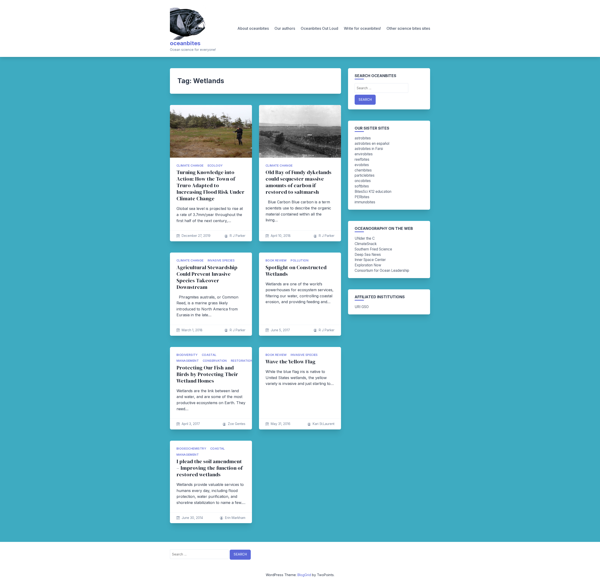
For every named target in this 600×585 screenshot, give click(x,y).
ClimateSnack (366, 244)
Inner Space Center (370, 259)
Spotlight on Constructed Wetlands (296, 271)
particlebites (365, 175)
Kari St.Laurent (323, 424)
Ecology (215, 165)
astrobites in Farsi (369, 148)
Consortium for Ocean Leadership (382, 270)
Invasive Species (221, 260)
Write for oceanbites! (362, 28)
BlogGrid (304, 575)
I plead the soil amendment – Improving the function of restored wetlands (209, 468)
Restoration (242, 360)
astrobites (363, 138)
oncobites (363, 181)
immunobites (365, 202)
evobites (362, 165)
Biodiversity (187, 355)
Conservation (215, 360)
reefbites (362, 159)
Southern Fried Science (373, 249)
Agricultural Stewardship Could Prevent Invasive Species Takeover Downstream (206, 277)
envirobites (364, 154)
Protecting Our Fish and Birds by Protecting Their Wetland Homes (207, 374)
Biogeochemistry (191, 448)
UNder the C (365, 238)
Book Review (276, 260)
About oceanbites (253, 28)
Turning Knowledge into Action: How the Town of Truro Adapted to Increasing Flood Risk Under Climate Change (210, 185)
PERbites (362, 197)
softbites (362, 186)
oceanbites (185, 43)
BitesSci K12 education (373, 191)
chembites (363, 170)
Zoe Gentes (236, 424)
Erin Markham (235, 518)
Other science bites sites (408, 28)
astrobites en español (372, 143)
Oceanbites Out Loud (319, 28)
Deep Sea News (368, 254)
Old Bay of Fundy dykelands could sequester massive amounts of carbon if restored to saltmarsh (298, 182)
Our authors (284, 28)
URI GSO (362, 307)
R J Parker (237, 236)
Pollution (299, 260)
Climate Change (190, 165)
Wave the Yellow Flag (290, 361)
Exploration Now (368, 265)
